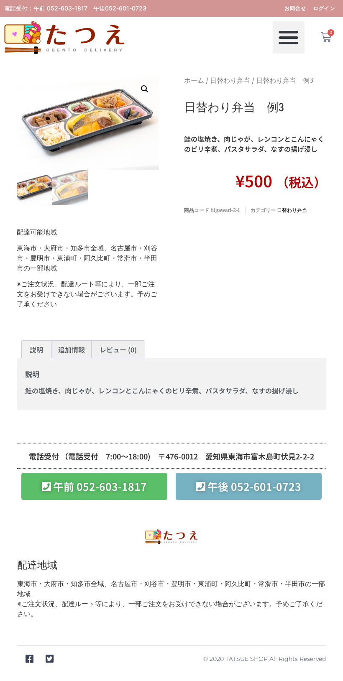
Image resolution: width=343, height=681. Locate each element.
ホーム (194, 80)
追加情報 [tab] (71, 349)
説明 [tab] (36, 349)
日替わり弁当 (230, 80)
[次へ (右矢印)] (328, 341)
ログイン (324, 8)
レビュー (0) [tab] (118, 349)
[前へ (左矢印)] (14, 341)
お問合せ (295, 8)
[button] (289, 37)
